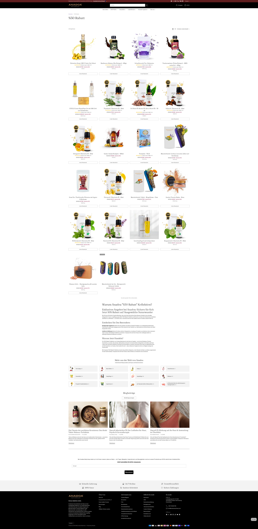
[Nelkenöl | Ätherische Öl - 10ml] (174, 92)
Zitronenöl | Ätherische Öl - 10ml (113, 197)
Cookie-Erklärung (148, 509)
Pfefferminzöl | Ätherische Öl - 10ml (83, 241)
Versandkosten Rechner (126, 513)
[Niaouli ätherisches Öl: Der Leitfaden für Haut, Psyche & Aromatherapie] (129, 415)
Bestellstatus (124, 504)
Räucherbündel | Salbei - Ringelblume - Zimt (144, 197)
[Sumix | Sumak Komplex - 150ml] (113, 137)
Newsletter (123, 499)
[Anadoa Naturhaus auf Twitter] (173, 1)
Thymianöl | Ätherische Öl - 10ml (114, 108)
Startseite (71, 14)
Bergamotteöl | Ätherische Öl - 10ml (175, 241)
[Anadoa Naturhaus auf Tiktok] (179, 1)
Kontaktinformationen (126, 518)
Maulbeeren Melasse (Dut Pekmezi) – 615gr (114, 63)
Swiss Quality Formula (104, 502)
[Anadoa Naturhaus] (75, 5)
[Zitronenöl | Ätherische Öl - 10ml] (113, 180)
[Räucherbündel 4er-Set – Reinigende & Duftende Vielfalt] (113, 267)
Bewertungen (102, 504)
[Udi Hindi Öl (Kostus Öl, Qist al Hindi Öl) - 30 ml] (144, 92)
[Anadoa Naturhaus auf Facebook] (171, 1)
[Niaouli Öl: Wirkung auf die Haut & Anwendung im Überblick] (169, 415)
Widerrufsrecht (147, 516)
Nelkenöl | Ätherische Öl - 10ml (175, 108)
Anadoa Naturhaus (82, 525)
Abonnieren (129, 472)
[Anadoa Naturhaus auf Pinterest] (175, 1)
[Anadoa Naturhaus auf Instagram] (177, 1)
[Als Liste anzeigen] (175, 29)
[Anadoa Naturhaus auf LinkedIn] (182, 1)
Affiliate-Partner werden (104, 509)
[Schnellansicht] (96, 34)
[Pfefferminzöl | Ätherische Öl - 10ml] (83, 224)
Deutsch (187, 1)
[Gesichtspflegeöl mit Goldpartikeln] (144, 224)
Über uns (101, 497)
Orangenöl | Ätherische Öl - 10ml (83, 154)
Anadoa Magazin (125, 497)
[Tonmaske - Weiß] (144, 137)
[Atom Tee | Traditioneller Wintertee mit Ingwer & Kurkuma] (83, 180)
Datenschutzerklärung (149, 502)
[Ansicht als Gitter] (173, 29)
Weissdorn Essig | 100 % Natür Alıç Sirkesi (83, 63)
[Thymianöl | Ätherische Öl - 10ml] (113, 92)
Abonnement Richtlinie (149, 506)
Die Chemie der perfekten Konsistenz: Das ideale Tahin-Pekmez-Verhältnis (88, 431)
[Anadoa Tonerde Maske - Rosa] (174, 180)
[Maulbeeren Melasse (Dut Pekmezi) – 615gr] (113, 46)
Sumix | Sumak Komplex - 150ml (114, 154)
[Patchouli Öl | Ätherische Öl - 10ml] (113, 224)
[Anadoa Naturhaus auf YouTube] (180, 1)
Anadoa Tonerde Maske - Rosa (175, 197)
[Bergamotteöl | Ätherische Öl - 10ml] (174, 224)
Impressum (146, 497)
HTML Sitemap (124, 516)
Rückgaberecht (147, 504)
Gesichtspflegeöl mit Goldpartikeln (144, 241)
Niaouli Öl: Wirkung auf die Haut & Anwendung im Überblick (169, 431)
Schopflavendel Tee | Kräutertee (144, 63)
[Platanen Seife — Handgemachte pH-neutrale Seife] (83, 267)
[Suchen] (146, 5)
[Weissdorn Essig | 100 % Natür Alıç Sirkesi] (83, 46)
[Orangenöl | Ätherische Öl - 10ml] (83, 137)
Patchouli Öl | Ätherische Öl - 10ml (113, 241)
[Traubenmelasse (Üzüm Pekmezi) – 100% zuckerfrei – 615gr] (174, 46)
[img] (83, 65)
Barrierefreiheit (147, 511)
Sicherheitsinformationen (127, 509)
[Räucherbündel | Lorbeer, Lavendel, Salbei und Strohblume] (174, 137)
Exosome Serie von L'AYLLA (105, 499)
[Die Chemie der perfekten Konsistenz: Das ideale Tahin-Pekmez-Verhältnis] (88, 415)
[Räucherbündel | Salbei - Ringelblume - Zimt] (144, 180)
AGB (145, 499)
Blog (100, 506)
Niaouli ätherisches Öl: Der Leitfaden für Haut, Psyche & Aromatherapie (127, 431)
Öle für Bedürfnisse (125, 506)
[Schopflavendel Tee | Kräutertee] (144, 46)
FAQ (122, 502)
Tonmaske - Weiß (144, 154)
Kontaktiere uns (147, 513)
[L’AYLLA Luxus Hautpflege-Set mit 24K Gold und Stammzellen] (83, 92)
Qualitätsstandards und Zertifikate (129, 511)
